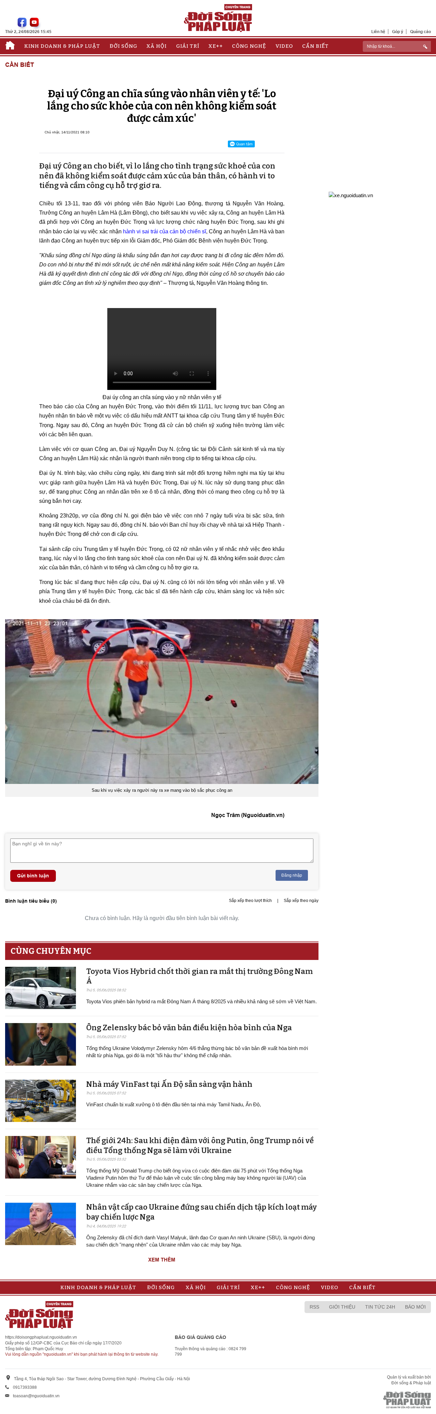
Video (284, 46)
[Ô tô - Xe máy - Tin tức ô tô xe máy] (351, 195)
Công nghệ (249, 46)
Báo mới (415, 1307)
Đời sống (123, 46)
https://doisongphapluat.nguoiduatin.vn (41, 1337)
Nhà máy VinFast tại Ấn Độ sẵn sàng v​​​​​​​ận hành (169, 1084)
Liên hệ (378, 31)
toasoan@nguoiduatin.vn (36, 1396)
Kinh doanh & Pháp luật (62, 46)
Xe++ (215, 46)
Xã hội (156, 46)
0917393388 (25, 1387)
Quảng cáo (420, 31)
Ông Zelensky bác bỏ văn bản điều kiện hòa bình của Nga (189, 1027)
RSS (314, 1307)
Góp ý (397, 31)
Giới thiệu (342, 1307)
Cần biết (315, 46)
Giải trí (187, 46)
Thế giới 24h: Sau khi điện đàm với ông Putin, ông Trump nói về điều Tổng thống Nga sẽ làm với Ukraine (200, 1145)
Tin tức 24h (380, 1307)
